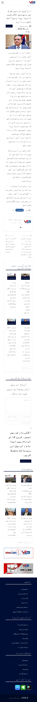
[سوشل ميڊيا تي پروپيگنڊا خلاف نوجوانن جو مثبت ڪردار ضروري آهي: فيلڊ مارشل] (26, 478)
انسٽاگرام (23, 674)
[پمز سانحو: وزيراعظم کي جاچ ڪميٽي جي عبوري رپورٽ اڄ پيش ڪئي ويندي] (10, 478)
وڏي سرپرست (23, 629)
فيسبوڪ (25, 660)
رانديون (24, 602)
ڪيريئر (25, 638)
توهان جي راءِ (23, 647)
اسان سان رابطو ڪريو (20, 643)
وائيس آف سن (23, 625)
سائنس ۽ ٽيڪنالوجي (20, 612)
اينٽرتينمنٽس (22, 607)
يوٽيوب (23, 664)
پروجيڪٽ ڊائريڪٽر (20, 634)
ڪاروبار (24, 598)
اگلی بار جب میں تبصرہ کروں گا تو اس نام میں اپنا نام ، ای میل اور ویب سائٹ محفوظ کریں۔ (19, 443)
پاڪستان (9, 26)
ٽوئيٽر (25, 669)
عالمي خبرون (23, 594)
